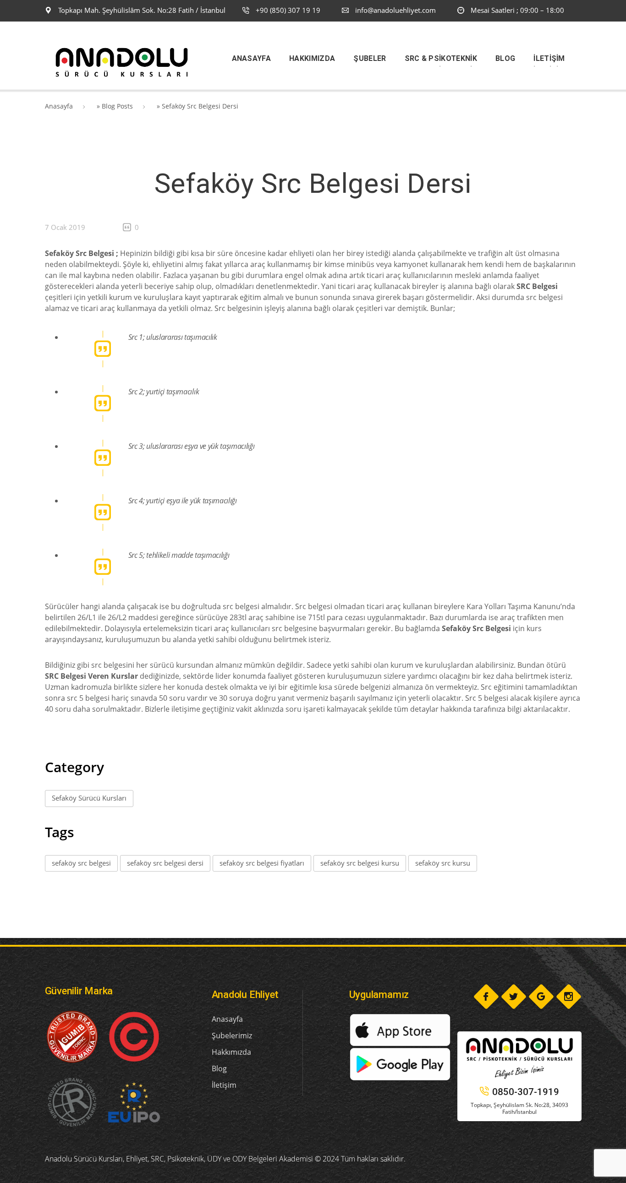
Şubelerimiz (232, 1035)
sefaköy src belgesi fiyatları (262, 862)
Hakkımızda (231, 1052)
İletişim (224, 1085)
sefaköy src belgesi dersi (165, 862)
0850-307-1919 (525, 1091)
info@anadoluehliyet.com (395, 10)
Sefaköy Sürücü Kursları (89, 797)
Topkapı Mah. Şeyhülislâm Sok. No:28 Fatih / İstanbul (140, 10)
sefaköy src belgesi (81, 862)
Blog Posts (117, 106)
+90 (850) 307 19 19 (287, 10)
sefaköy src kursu (442, 862)
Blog (219, 1068)
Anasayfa (59, 106)
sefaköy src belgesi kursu (359, 862)
